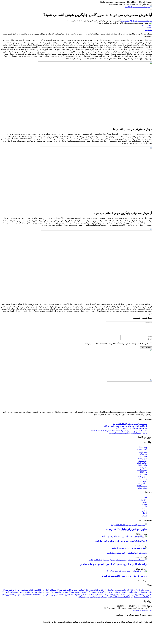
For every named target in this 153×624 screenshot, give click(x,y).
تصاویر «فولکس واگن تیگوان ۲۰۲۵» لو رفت (130, 424)
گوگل (82, 597)
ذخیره (148, 594)
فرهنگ (144, 511)
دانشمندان (32, 592)
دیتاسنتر (6, 592)
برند (137, 592)
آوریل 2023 (143, 447)
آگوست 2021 (142, 470)
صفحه (30, 594)
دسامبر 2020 (142, 483)
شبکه (37, 594)
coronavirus (120, 590)
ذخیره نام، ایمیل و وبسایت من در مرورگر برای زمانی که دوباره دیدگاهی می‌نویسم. (117, 343)
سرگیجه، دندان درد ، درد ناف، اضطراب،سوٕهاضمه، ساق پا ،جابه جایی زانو (80, 594)
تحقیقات (120, 592)
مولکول (15, 594)
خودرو (144, 504)
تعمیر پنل (63, 592)
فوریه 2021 (143, 479)
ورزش (144, 515)
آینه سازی (90, 590)
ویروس (105, 597)
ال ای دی (44, 590)
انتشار (35, 590)
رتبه (141, 594)
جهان (145, 502)
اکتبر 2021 (143, 467)
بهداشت (129, 592)
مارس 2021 (142, 477)
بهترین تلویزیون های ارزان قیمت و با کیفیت (130, 428)
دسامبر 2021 (142, 463)
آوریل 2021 (143, 474)
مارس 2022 (142, 458)
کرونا (145, 513)
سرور (114, 594)
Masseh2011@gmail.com (142, 610)
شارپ (45, 594)
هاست (122, 597)
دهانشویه (22, 592)
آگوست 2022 (142, 449)
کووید (89, 597)
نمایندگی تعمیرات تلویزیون (137, 597)
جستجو (54, 592)
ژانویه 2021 (143, 481)
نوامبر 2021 (142, 465)
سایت (121, 594)
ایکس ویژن (146, 592)
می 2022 (143, 454)
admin (149, 27)
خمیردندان (43, 592)
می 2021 (143, 472)
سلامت (144, 506)
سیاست (144, 509)
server (148, 590)
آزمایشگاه (109, 590)
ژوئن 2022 (143, 452)
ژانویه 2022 (143, 461)
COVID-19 (132, 590)
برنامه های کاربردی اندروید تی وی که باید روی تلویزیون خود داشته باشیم (119, 430)
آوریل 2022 (143, 456)
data (141, 590)
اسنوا (53, 590)
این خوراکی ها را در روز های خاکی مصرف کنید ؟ (128, 433)
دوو (14, 592)
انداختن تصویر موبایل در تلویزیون (17, 590)
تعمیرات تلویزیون (77, 592)
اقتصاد (144, 497)
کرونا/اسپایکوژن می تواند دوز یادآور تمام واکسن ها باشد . (125, 426)
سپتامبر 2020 (142, 486)
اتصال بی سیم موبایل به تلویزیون (71, 590)
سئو (128, 594)
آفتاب (99, 590)
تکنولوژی (148, 30)
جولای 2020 (142, 488)
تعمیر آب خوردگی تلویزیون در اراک (100, 592)
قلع (23, 594)
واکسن (113, 597)
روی (135, 594)
